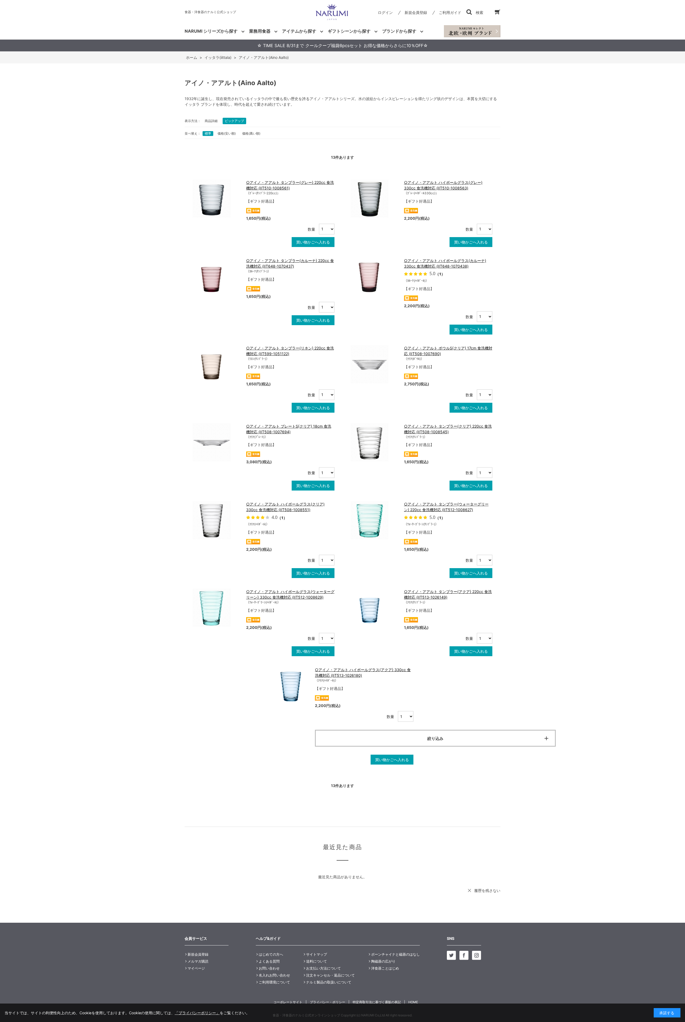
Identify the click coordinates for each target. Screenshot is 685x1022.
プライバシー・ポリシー (327, 1002)
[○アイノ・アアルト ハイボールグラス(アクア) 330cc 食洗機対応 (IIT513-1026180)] (291, 686)
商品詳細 (211, 121)
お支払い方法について (323, 968)
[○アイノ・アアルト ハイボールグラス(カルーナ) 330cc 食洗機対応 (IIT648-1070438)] (375, 277)
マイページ (196, 968)
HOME (413, 1002)
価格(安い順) (227, 133)
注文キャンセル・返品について (330, 975)
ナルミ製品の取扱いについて (328, 982)
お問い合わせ (269, 968)
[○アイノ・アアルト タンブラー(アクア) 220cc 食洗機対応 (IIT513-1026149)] (375, 608)
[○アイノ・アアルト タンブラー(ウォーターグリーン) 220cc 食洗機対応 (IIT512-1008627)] (375, 520)
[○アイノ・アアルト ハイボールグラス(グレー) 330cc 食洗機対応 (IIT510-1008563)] (375, 199)
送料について (316, 961)
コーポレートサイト (287, 1002)
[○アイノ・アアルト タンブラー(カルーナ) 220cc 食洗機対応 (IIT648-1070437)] (217, 277)
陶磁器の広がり (383, 961)
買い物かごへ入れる (313, 242)
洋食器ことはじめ (385, 968)
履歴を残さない (487, 890)
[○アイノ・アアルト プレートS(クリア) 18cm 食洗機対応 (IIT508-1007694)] (217, 442)
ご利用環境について (274, 982)
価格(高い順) (251, 133)
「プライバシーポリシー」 (197, 1012)
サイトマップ (316, 954)
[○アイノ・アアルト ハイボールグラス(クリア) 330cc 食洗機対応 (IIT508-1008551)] (217, 520)
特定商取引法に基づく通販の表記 (377, 1002)
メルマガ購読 (198, 961)
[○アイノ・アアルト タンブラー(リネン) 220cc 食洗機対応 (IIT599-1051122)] (217, 364)
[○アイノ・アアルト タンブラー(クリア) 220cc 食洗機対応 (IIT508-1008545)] (375, 442)
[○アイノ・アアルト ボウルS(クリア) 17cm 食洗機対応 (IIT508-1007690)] (375, 364)
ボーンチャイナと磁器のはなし (395, 954)
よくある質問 (269, 961)
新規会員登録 (416, 12)
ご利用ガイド (450, 12)
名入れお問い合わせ (274, 975)
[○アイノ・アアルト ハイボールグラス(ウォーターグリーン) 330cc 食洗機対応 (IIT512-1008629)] (217, 608)
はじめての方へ (271, 954)
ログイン (385, 12)
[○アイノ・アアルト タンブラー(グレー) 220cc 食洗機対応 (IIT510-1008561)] (217, 199)
